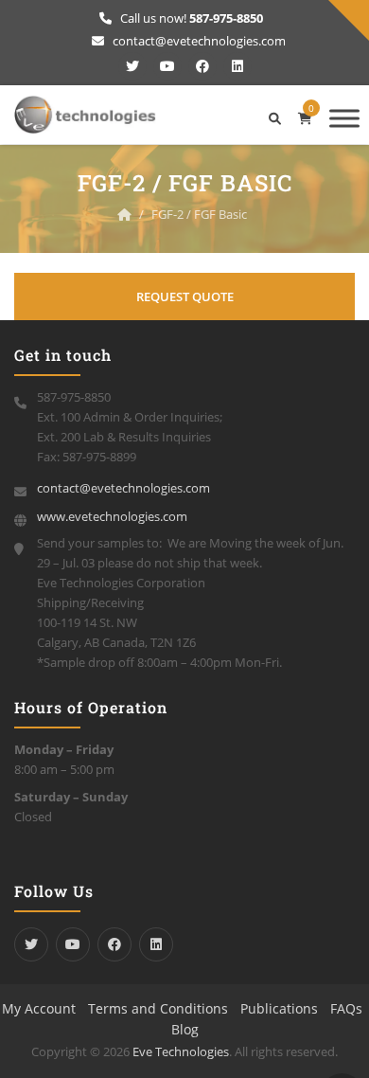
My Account (39, 1008)
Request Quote (185, 296)
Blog (185, 1029)
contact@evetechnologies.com (198, 40)
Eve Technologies (180, 1051)
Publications (279, 1008)
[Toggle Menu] (344, 118)
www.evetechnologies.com (112, 516)
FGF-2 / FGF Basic (199, 214)
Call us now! (190, 18)
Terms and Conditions (158, 1008)
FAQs (346, 1008)
